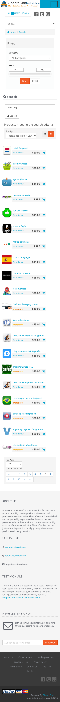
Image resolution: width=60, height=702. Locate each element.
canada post (24, 413)
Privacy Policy (40, 661)
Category (13, 52)
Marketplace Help (45, 657)
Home (12, 31)
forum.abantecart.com (16, 555)
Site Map (47, 666)
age (20, 179)
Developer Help (21, 661)
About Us (8, 657)
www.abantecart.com (15, 547)
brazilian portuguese (27, 398)
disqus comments (27, 351)
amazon (19, 226)
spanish (21, 257)
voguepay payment (28, 429)
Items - (19, 13)
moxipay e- (21, 194)
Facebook (36, 14)
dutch (20, 148)
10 (19, 479)
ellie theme (25, 444)
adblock (20, 210)
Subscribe (50, 642)
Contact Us (32, 666)
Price (11, 65)
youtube (48, 14)
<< (9, 474)
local (19, 288)
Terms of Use (15, 666)
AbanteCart (48, 695)
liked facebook (21, 319)
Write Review (18, 152)
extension (21, 273)
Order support (25, 657)
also (20, 163)
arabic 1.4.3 (23, 366)
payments (21, 241)
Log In (30, 671)
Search (22, 31)
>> (30, 479)
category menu (25, 304)
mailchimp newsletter (29, 335)
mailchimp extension (28, 382)
